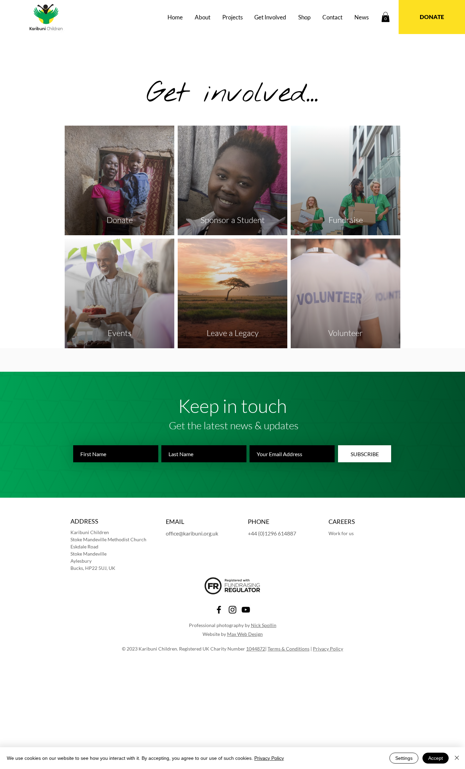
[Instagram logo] (232, 610)
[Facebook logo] (219, 610)
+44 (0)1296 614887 (272, 533)
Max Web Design (245, 634)
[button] (202, 17)
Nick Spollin (263, 625)
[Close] (457, 758)
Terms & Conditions (288, 649)
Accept (435, 758)
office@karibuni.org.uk (192, 533)
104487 (254, 649)
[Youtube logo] (246, 610)
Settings (404, 758)
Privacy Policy (328, 649)
